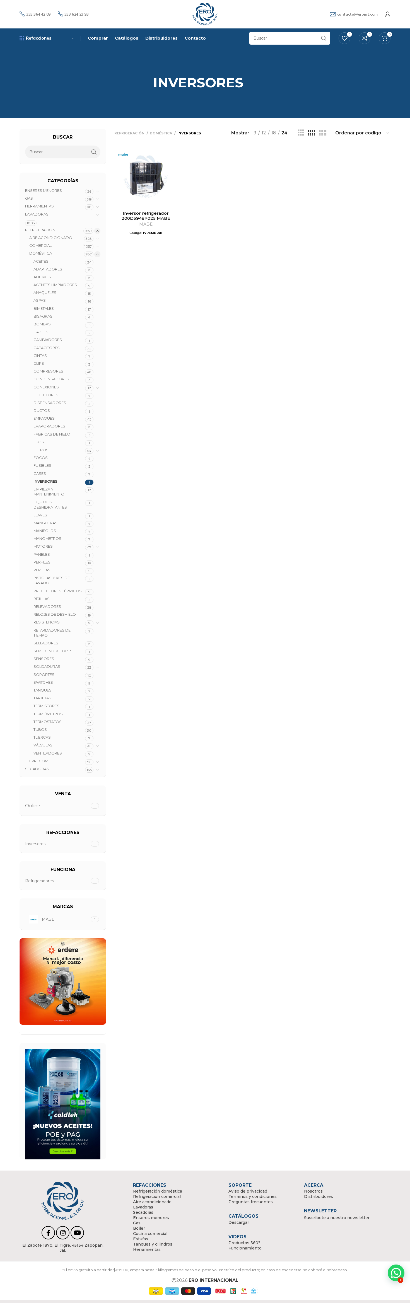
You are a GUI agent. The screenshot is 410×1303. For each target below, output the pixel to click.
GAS (29, 198)
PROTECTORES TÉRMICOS (57, 591)
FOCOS (40, 457)
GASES (39, 473)
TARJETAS (42, 698)
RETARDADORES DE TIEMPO (52, 632)
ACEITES (41, 261)
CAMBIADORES (47, 339)
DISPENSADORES (49, 402)
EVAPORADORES (49, 426)
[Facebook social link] (48, 1232)
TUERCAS (42, 737)
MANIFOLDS (44, 530)
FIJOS (38, 442)
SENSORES (43, 658)
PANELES (41, 554)
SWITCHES (43, 682)
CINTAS (40, 355)
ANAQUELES (44, 292)
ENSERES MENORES (43, 190)
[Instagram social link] (62, 1232)
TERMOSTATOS (47, 721)
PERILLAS (41, 570)
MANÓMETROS (47, 538)
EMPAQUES (44, 418)
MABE (146, 224)
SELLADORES (45, 643)
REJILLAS (41, 598)
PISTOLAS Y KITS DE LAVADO (51, 580)
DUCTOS (41, 410)
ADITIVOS (42, 277)
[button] (396, 1273)
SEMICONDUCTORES (53, 651)
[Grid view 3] (301, 133)
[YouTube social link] (77, 1232)
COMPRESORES (48, 371)
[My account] (387, 14)
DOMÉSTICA (40, 253)
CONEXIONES (46, 387)
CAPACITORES (46, 347)
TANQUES (42, 690)
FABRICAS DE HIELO (51, 434)
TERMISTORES (46, 706)
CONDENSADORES (51, 379)
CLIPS (38, 363)
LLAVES (40, 515)
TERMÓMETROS (48, 714)
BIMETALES (43, 308)
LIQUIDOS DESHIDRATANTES (50, 504)
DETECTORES (45, 395)
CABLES (40, 332)
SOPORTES (43, 674)
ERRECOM (38, 761)
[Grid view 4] (311, 133)
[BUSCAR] (323, 38)
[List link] (63, 1248)
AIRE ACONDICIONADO (50, 237)
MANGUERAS (45, 523)
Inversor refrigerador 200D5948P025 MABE (146, 216)
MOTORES (43, 546)
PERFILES (41, 562)
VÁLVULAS (42, 745)
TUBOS (40, 729)
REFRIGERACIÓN (40, 230)
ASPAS (39, 300)
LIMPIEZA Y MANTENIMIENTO (48, 491)
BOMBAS (42, 324)
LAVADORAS (37, 214)
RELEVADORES (47, 606)
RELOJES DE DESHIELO (54, 614)
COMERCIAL (40, 245)
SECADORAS (37, 769)
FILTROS (41, 450)
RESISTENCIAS (46, 622)
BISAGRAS (42, 316)
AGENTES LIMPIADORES (55, 284)
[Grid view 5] (322, 133)
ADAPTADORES (47, 269)
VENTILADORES (47, 753)
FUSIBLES (42, 465)
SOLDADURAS (46, 666)
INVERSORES (45, 481)
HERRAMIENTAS (39, 206)
